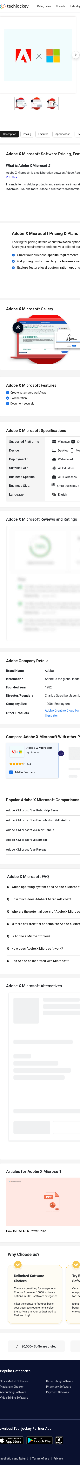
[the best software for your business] (14, 7)
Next (76, 55)
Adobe (35, 752)
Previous (8, 1067)
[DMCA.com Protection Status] (59, 1443)
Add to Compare (25, 772)
